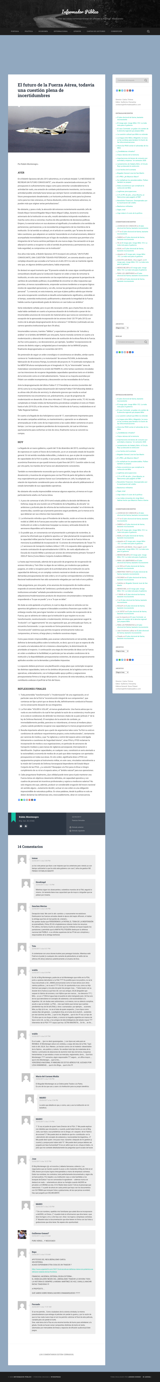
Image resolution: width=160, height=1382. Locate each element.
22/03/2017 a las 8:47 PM (41, 1036)
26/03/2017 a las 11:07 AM (41, 1307)
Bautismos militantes (125, 206)
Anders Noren (134, 1377)
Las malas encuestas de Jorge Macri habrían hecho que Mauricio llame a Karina (132, 499)
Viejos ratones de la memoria (128, 155)
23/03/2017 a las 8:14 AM (41, 1236)
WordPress (56, 1377)
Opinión (77, 31)
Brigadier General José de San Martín (130, 173)
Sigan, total (121, 210)
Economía (43, 31)
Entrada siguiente (78, 831)
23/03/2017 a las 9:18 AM (41, 1255)
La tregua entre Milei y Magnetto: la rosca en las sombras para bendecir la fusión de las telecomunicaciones (132, 140)
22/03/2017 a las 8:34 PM (41, 973)
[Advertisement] (80, 51)
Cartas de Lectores (96, 31)
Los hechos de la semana (126, 170)
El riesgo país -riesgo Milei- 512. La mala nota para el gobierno (132, 124)
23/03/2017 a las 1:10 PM (45, 885)
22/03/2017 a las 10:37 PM (41, 1161)
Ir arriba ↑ (147, 1377)
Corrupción (116, 31)
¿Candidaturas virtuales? (126, 151)
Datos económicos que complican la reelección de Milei (130, 187)
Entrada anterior (77, 827)
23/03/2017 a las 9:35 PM (45, 1079)
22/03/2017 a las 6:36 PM (41, 909)
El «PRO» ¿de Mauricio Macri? (128, 177)
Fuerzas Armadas (78, 820)
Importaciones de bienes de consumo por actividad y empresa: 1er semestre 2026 (132, 159)
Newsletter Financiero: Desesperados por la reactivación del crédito (132, 202)
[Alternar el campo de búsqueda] (148, 31)
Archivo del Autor (21, 826)
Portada (15, 31)
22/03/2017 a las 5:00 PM (41, 861)
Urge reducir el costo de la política (129, 213)
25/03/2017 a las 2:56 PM (48, 1100)
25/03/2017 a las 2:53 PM (45, 1207)
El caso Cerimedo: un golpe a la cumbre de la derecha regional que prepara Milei (132, 130)
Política (29, 31)
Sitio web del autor (26, 826)
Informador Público (80, 11)
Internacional (61, 31)
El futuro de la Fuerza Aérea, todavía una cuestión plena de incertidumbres (56, 90)
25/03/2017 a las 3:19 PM (45, 1122)
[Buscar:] (132, 80)
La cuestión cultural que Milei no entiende (132, 134)
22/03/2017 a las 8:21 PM (41, 949)
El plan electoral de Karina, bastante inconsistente (132, 227)
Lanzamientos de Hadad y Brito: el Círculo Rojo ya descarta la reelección (132, 165)
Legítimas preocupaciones (126, 191)
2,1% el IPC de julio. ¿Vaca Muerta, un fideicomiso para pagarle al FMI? (130, 196)
